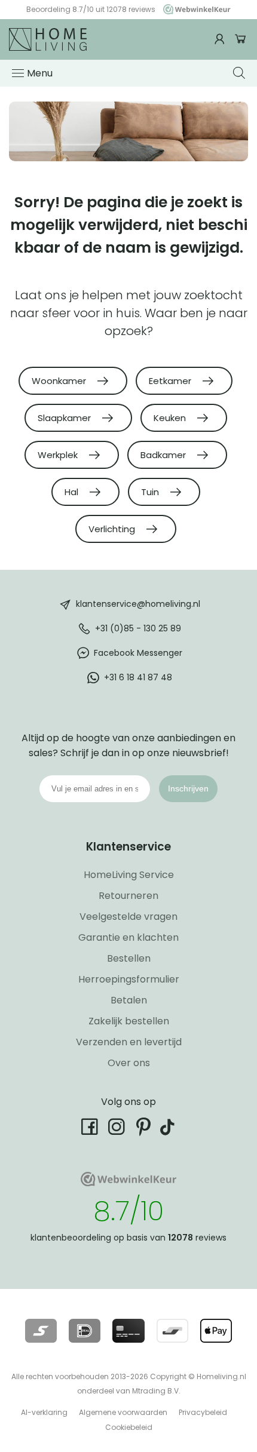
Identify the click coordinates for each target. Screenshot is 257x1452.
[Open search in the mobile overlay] (240, 73)
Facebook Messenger (138, 652)
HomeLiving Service (129, 875)
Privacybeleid (203, 1412)
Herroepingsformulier (128, 979)
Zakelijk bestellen (128, 1021)
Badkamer (164, 455)
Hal (73, 492)
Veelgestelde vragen (128, 916)
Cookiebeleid (128, 1427)
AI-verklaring (44, 1412)
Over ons (129, 1063)
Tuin (151, 492)
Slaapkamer (65, 418)
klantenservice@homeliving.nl (138, 603)
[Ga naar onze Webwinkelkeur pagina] (193, 9)
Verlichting (112, 529)
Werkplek (59, 455)
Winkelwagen (240, 39)
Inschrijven (188, 788)
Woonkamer (60, 380)
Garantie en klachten (128, 937)
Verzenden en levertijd (129, 1042)
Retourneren (128, 895)
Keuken (171, 418)
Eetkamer (171, 380)
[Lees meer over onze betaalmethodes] (41, 1331)
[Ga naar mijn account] (221, 39)
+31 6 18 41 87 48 (138, 677)
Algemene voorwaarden (123, 1412)
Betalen (129, 1000)
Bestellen (129, 958)
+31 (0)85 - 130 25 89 (138, 628)
